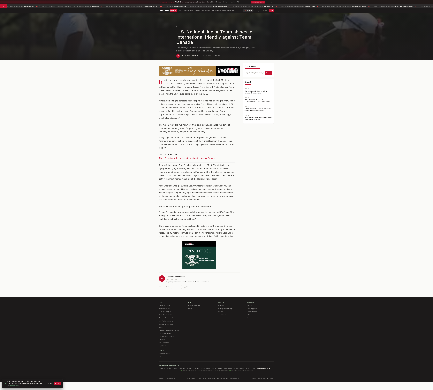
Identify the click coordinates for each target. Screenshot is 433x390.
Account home (252, 312)
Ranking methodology (225, 308)
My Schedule (163, 346)
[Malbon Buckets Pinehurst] (199, 255)
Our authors (251, 318)
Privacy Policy (201, 378)
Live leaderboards (194, 305)
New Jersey (228, 368)
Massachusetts (239, 368)
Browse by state (164, 308)
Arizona (189, 368)
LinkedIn (176, 287)
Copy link (185, 287)
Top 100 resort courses (166, 336)
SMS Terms (211, 378)
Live (212, 10)
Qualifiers (162, 339)
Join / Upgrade (252, 308)
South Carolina (217, 368)
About (249, 315)
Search (268, 73)
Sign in (265, 10)
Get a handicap (164, 342)
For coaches (222, 315)
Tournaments (188, 10)
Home (178, 27)
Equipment (230, 10)
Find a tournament (165, 305)
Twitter (168, 287)
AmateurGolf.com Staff (190, 56)
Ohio (253, 368)
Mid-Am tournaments (166, 321)
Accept (57, 383)
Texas (175, 368)
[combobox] (258, 73)
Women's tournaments (166, 318)
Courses (197, 10)
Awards (220, 312)
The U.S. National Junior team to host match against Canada (187, 158)
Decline (49, 383)
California (162, 368)
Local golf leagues (165, 312)
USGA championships (166, 324)
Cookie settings (234, 378)
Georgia (196, 368)
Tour (202, 10)
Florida (169, 368)
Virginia (247, 368)
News (224, 10)
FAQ (160, 357)
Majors (207, 10)
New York (182, 368)
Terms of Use (190, 378)
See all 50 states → (263, 368)
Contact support (164, 354)
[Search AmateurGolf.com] (257, 10)
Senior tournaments (165, 315)
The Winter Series (165, 333)
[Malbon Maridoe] (199, 71)
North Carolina (206, 368)
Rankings (218, 10)
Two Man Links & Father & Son (169, 330)
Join (271, 10)
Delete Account (222, 378)
